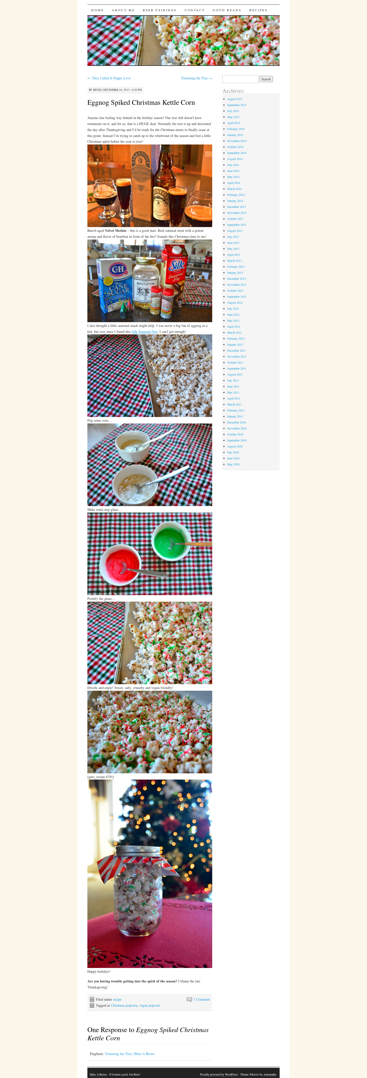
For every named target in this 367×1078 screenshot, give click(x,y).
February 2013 (236, 267)
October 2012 (235, 290)
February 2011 (236, 410)
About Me (123, 10)
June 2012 (233, 314)
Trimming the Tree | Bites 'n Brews (130, 1053)
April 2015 (233, 123)
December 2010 (236, 422)
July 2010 (233, 452)
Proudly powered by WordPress (219, 1074)
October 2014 (235, 147)
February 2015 (236, 129)
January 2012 (235, 344)
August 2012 (235, 302)
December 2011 (236, 350)
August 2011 (235, 374)
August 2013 (235, 231)
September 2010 (236, 440)
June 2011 (233, 386)
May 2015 (233, 117)
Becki (97, 90)
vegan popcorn (149, 1005)
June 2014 (233, 171)
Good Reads (227, 10)
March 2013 (234, 261)
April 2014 (233, 183)
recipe (117, 999)
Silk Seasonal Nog (145, 331)
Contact (195, 10)
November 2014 (236, 141)
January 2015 (235, 135)
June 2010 (233, 458)
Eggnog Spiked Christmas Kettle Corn (141, 102)
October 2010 (235, 434)
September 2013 (236, 225)
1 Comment (201, 999)
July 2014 (233, 165)
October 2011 (235, 362)
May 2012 (233, 320)
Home (97, 10)
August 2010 (235, 446)
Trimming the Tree (196, 78)
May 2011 (233, 392)
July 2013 (233, 237)
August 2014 (235, 159)
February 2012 (236, 338)
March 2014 (234, 189)
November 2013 (236, 213)
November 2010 (236, 428)
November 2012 (236, 284)
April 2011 (233, 398)
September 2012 (236, 296)
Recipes (258, 10)
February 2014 (236, 195)
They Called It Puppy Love (109, 78)
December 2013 (236, 207)
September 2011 (236, 368)
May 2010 (233, 464)
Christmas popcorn (124, 1005)
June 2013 (233, 243)
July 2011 (233, 380)
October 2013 (235, 219)
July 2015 (233, 111)
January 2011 (235, 416)
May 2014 (233, 177)
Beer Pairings (160, 10)
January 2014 (235, 201)
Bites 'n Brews (98, 1074)
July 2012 (233, 308)
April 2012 (233, 326)
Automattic (269, 1074)
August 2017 (235, 99)
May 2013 (233, 249)
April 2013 (233, 255)
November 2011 (236, 356)
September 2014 (236, 153)
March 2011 (234, 404)
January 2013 (235, 272)
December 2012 (236, 278)
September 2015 (236, 105)
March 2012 (234, 332)
